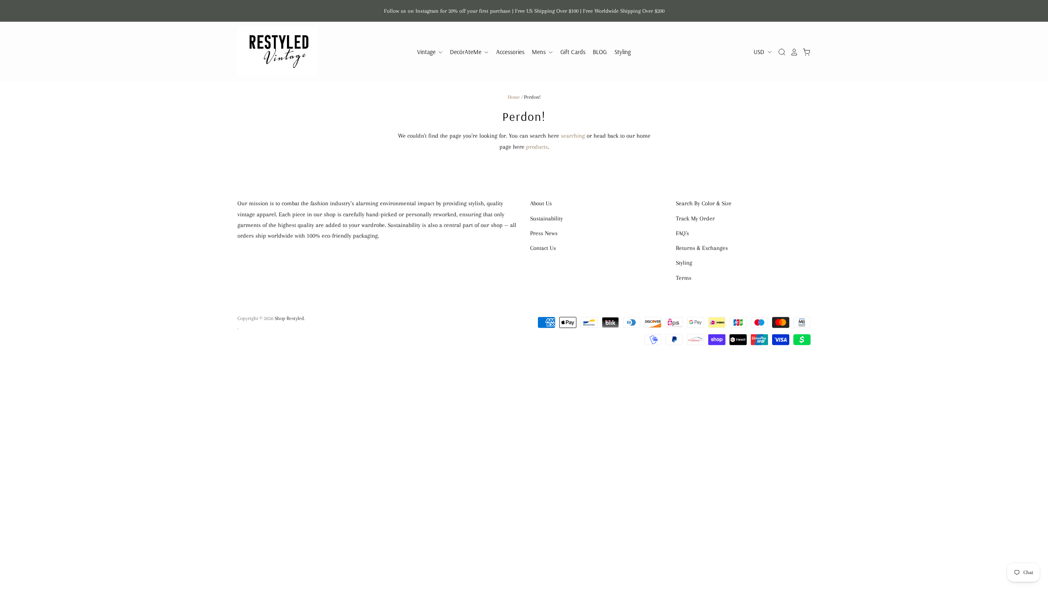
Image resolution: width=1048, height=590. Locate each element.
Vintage (427, 52)
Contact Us (543, 248)
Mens (539, 52)
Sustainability (546, 218)
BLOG (600, 52)
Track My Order (695, 218)
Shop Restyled (289, 318)
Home (514, 97)
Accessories (510, 52)
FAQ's (682, 233)
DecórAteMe (466, 52)
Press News (544, 233)
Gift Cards (572, 52)
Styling (622, 52)
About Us (541, 203)
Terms (683, 278)
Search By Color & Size (704, 203)
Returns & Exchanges (702, 248)
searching (573, 135)
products (537, 146)
